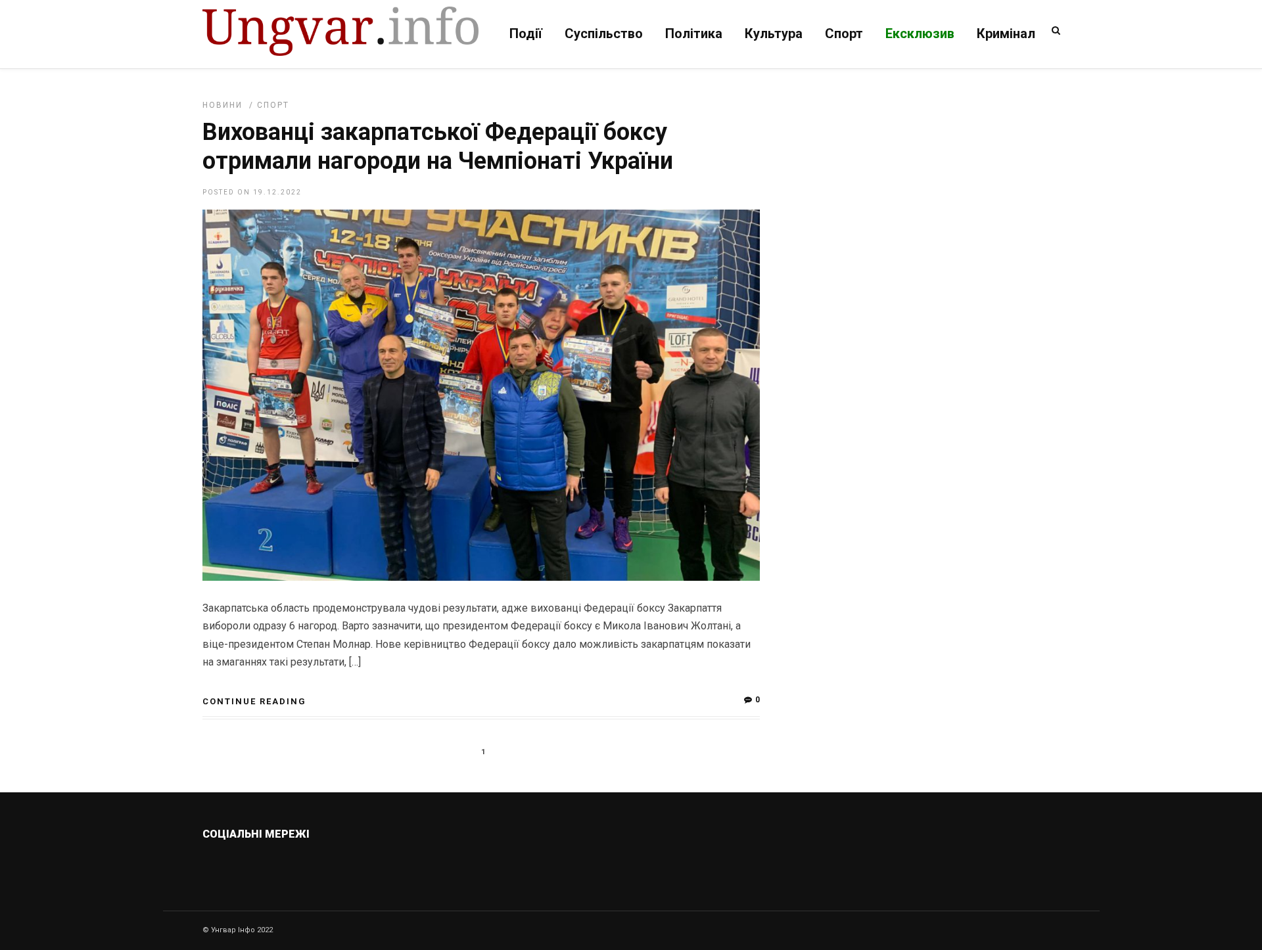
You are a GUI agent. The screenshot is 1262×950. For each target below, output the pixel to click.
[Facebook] (308, 865)
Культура (774, 33)
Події (525, 33)
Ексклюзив (919, 33)
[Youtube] (336, 865)
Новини (222, 105)
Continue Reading (254, 701)
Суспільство (604, 33)
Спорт (844, 33)
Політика (693, 33)
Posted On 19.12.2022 (252, 192)
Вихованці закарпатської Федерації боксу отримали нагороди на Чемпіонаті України (437, 146)
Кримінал (1006, 33)
